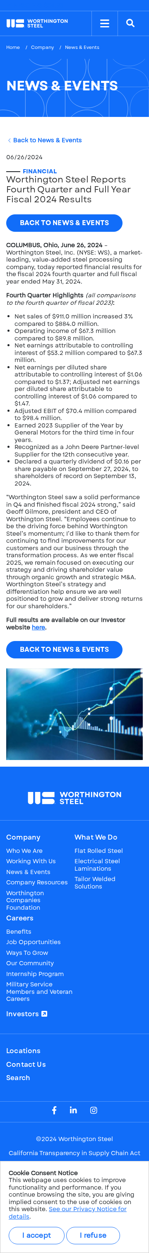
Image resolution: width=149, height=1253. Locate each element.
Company (42, 47)
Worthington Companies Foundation (25, 901)
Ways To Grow (27, 953)
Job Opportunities (33, 942)
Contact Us (26, 1064)
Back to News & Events (47, 140)
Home (13, 47)
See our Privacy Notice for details (68, 1213)
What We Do (96, 837)
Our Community (30, 963)
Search (18, 1078)
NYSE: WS (38, 5)
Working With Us (31, 861)
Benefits (18, 932)
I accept (36, 1235)
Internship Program (35, 974)
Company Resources (37, 882)
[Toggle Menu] (104, 23)
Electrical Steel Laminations (97, 865)
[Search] (130, 23)
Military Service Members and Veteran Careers (39, 992)
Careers (20, 918)
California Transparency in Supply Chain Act (74, 1153)
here (38, 627)
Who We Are (24, 851)
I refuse (93, 1235)
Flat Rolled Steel (98, 851)
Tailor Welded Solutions (94, 883)
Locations (23, 1051)
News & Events (28, 872)
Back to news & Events (64, 223)
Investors (22, 1014)
